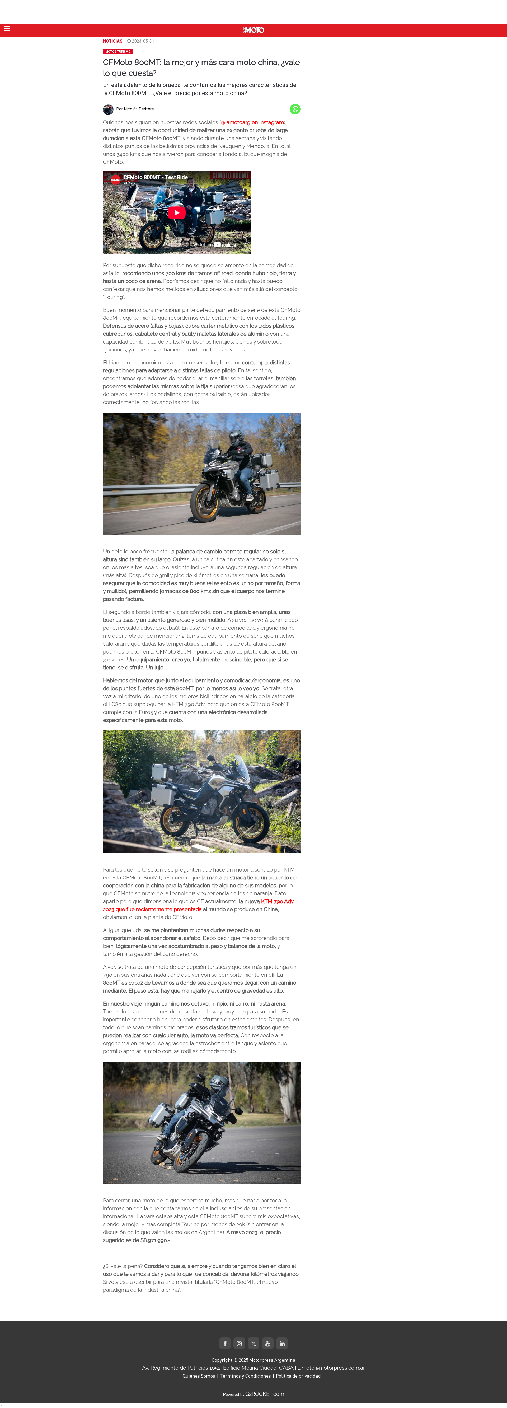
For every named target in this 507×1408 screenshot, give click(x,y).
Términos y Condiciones (245, 1376)
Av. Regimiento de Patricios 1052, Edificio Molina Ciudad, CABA (218, 1368)
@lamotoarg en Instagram (252, 122)
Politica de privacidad (298, 1376)
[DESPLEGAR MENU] (7, 28)
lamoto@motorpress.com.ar (331, 1368)
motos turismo (117, 51)
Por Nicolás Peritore (135, 109)
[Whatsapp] (295, 109)
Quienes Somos (198, 1376)
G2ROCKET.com (264, 1394)
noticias (113, 41)
